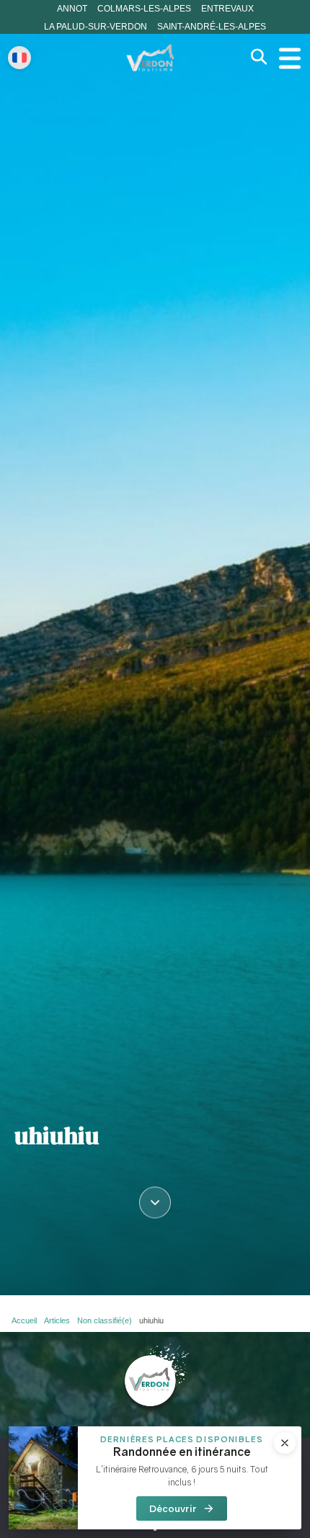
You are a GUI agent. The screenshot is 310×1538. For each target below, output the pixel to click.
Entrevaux (227, 9)
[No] (155, 1529)
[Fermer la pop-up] (285, 1443)
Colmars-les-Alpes (144, 9)
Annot (72, 9)
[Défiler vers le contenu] (155, 1207)
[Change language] (19, 57)
